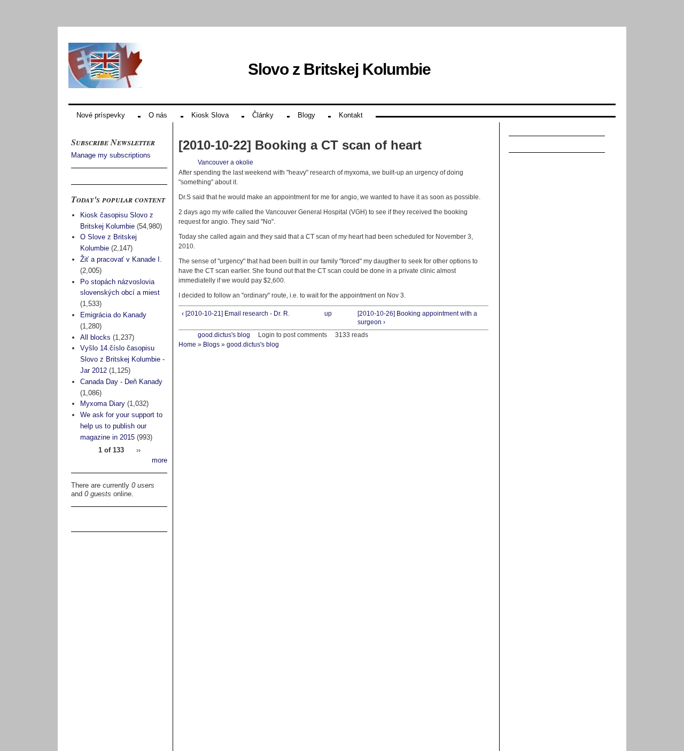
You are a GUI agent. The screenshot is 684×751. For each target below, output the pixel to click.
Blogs (211, 344)
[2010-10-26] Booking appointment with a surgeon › (417, 318)
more (159, 460)
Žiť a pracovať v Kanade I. (121, 259)
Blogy (306, 115)
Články (263, 115)
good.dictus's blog (224, 335)
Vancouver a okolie (225, 162)
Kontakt (351, 115)
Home (187, 344)
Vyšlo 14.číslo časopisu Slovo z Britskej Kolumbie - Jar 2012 (122, 359)
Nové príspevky (100, 115)
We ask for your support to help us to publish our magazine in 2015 (121, 426)
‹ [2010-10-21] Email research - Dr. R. (236, 313)
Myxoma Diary (102, 404)
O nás (158, 115)
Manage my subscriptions (111, 155)
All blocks (95, 337)
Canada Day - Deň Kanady (121, 382)
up (328, 313)
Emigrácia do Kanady (113, 315)
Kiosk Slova (210, 115)
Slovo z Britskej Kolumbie (339, 69)
